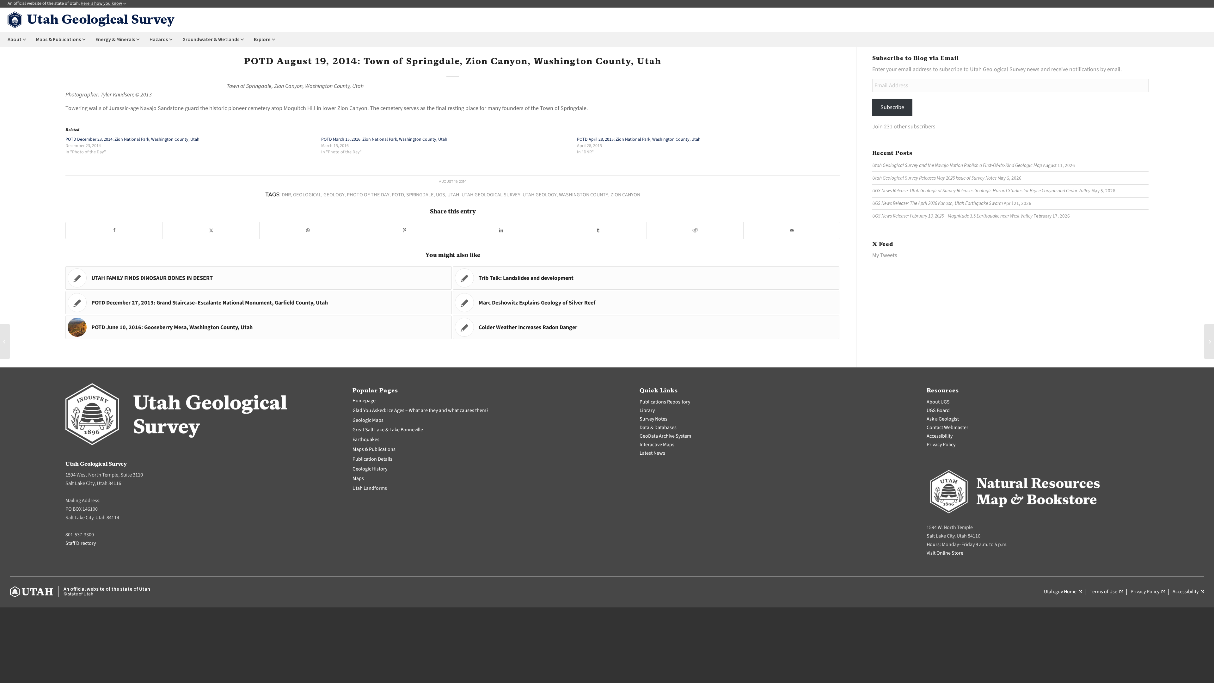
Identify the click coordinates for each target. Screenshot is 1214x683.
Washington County (583, 194)
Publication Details (372, 459)
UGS (440, 194)
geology (334, 194)
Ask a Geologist (943, 418)
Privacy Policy (941, 444)
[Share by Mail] (792, 230)
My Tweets (884, 255)
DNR (286, 194)
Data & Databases (658, 427)
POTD (398, 194)
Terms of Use (1106, 592)
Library (647, 410)
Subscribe (892, 107)
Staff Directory (80, 543)
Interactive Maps (657, 444)
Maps (358, 478)
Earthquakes (366, 439)
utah (453, 194)
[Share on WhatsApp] (308, 230)
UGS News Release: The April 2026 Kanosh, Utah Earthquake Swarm (937, 203)
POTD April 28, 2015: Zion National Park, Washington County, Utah (639, 139)
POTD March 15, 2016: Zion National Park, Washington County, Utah (384, 139)
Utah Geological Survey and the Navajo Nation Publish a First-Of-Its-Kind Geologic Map (957, 165)
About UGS (938, 401)
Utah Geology (540, 194)
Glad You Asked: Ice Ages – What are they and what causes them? (420, 410)
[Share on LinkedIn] (501, 230)
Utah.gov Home (1063, 592)
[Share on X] (211, 230)
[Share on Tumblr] (598, 230)
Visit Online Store (945, 553)
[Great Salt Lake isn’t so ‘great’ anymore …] (5, 341)
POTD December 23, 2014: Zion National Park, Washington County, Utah (132, 139)
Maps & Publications (374, 449)
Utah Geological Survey (491, 194)
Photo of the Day (368, 194)
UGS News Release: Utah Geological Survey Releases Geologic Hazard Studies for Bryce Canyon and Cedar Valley (981, 190)
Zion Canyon (625, 194)
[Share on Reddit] (695, 230)
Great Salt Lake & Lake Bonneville (388, 429)
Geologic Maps (368, 420)
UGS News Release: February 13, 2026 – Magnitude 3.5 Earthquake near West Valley (952, 215)
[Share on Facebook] (114, 230)
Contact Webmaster (947, 427)
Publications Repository (665, 401)
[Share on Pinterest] (404, 230)
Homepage (364, 400)
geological (307, 194)
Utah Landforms (370, 488)
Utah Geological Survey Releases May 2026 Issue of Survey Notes (934, 178)
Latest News (652, 453)
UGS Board (938, 410)
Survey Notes (653, 418)
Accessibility (940, 436)
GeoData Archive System (665, 436)
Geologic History (370, 468)
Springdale (420, 194)
